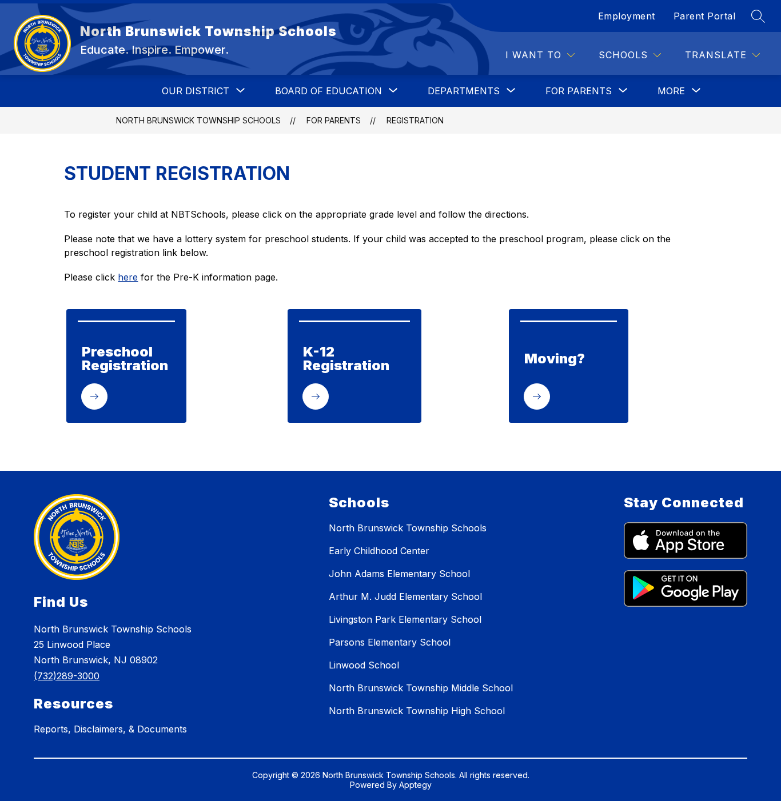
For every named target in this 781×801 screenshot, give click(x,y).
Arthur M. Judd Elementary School (405, 596)
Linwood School (364, 665)
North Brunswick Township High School (417, 710)
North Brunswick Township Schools (198, 120)
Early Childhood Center (379, 550)
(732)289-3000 (66, 676)
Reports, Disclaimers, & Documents (110, 729)
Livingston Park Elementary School (405, 619)
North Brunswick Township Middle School (421, 688)
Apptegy (415, 785)
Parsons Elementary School (390, 642)
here (128, 277)
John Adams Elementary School (399, 573)
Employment (626, 16)
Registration (415, 120)
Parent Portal (705, 16)
